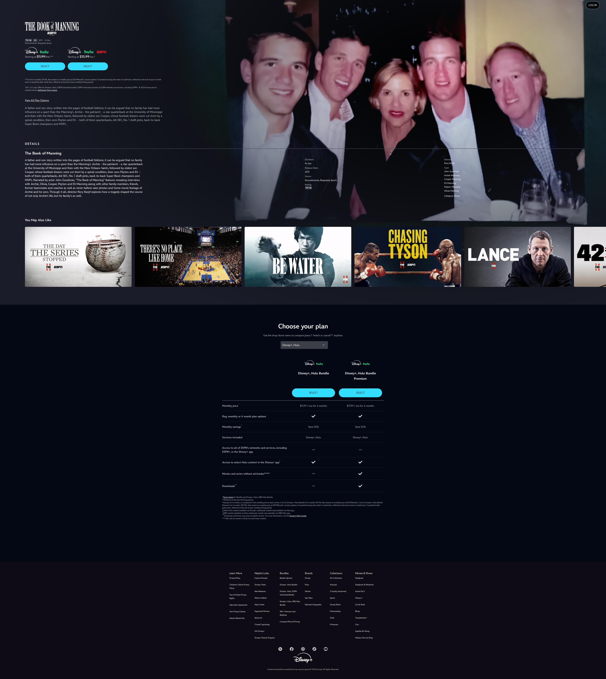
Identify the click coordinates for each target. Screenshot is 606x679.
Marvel (308, 591)
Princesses (334, 624)
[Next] (600, 256)
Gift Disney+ (259, 631)
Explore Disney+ (261, 578)
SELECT (45, 66)
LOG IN (593, 5)
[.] (280, 649)
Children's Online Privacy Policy (239, 586)
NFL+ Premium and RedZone (287, 613)
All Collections (336, 578)
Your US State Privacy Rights (237, 596)
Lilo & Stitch (360, 605)
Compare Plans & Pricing (290, 622)
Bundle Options (286, 578)
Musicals (333, 585)
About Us (258, 618)
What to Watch (261, 598)
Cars (357, 624)
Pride (332, 618)
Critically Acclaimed (338, 591)
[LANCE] (517, 257)
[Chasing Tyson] (407, 257)
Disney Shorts (335, 605)
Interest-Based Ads (237, 618)
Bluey (357, 611)
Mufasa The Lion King (364, 638)
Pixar (307, 585)
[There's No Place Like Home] (188, 257)
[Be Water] (298, 257)
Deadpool (359, 578)
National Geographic (313, 605)
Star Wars (309, 598)
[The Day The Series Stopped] (78, 257)
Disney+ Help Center (298, 516)
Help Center (259, 605)
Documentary (335, 611)
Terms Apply (228, 497)
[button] (265, 573)
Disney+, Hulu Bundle (288, 585)
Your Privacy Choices (237, 611)
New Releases (260, 591)
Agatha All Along (362, 631)
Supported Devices (262, 611)
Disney (307, 578)
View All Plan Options (37, 100)
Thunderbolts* (361, 618)
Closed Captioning (262, 624)
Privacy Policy (234, 578)
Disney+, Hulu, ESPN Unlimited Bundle (288, 593)
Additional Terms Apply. (47, 90)
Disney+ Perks (260, 585)
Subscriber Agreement (238, 605)
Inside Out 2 (360, 591)
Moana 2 (358, 598)
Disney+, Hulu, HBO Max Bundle (290, 603)
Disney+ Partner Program (265, 638)
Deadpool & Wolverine (364, 585)
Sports (332, 598)
